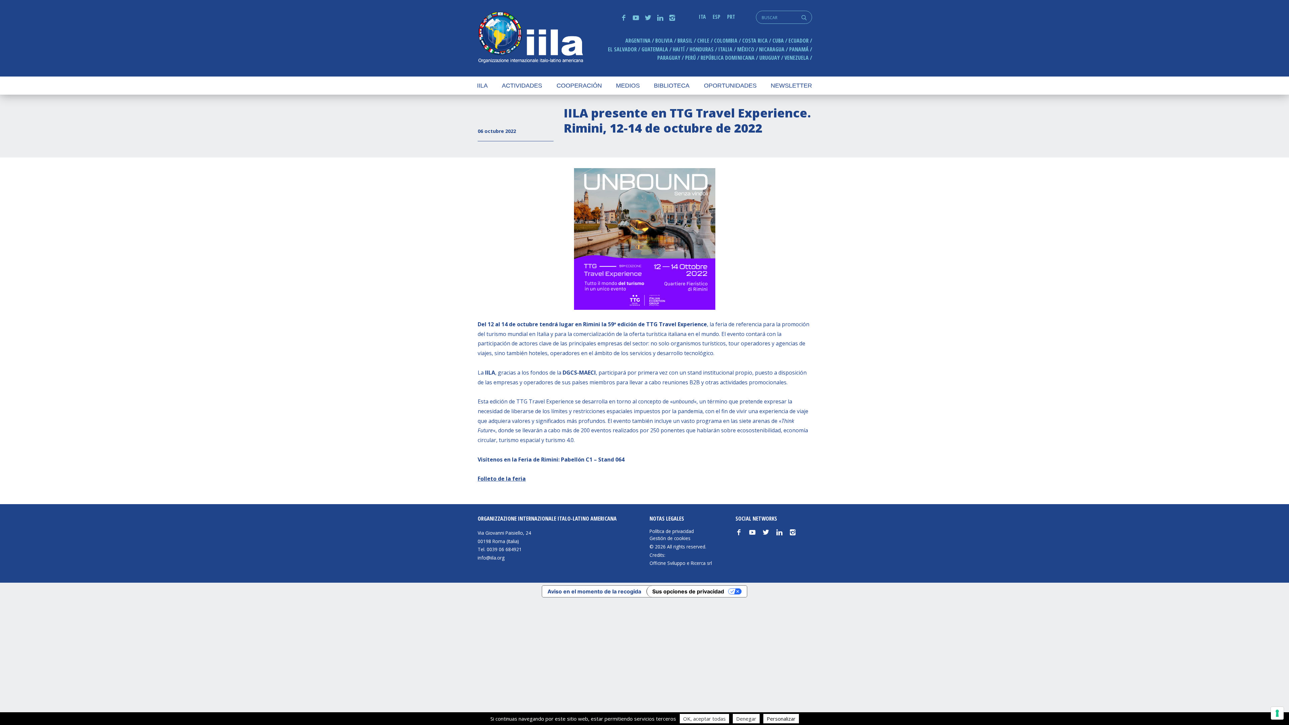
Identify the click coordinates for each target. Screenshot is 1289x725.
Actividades (522, 85)
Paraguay (668, 57)
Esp (716, 16)
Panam (799, 49)
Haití (679, 49)
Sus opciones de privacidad (688, 591)
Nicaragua (771, 49)
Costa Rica (755, 40)
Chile (703, 40)
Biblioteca (671, 85)
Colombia (725, 40)
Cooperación (579, 85)
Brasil (685, 40)
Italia (725, 49)
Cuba (778, 40)
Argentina (638, 40)
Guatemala (654, 49)
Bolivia (664, 40)
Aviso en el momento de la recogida (594, 591)
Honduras (701, 49)
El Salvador (622, 49)
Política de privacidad (672, 531)
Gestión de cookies (670, 538)
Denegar (746, 718)
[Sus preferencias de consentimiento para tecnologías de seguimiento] (1277, 713)
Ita (702, 16)
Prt (731, 16)
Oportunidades (730, 85)
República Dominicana (728, 57)
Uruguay (769, 57)
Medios (628, 85)
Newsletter (791, 85)
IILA (530, 38)
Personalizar (781, 718)
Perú (690, 57)
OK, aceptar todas (704, 718)
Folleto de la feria (502, 478)
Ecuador (799, 40)
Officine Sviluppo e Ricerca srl (681, 563)
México (745, 49)
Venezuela (796, 57)
